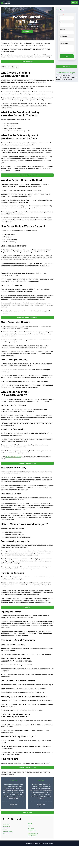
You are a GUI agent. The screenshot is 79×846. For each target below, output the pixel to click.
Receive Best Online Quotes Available (27, 317)
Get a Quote (26, 31)
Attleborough (6, 824)
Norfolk (30, 823)
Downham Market (7, 831)
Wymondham (6, 826)
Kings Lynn (31, 828)
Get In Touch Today (27, 61)
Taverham (5, 834)
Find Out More (27, 607)
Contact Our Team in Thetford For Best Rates (27, 175)
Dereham (5, 829)
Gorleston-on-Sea (33, 833)
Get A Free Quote (27, 812)
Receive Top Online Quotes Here (27, 463)
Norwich (30, 826)
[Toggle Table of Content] (16, 67)
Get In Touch (66, 66)
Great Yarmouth (32, 835)
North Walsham (32, 831)
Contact (74, 2)
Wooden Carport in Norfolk (13, 456)
